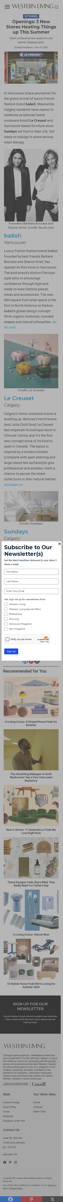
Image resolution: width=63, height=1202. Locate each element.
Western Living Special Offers (25, 609)
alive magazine (17, 628)
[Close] (59, 544)
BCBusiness (15, 614)
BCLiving (14, 619)
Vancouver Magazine (20, 624)
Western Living (17, 604)
